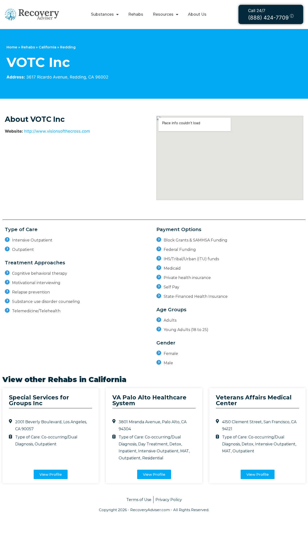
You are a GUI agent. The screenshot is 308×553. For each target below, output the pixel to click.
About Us (197, 14)
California (47, 47)
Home (11, 47)
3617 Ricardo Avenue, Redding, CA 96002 (67, 77)
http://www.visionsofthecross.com (57, 131)
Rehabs (135, 14)
